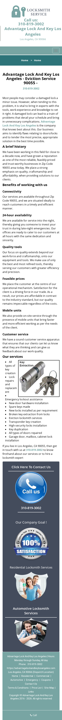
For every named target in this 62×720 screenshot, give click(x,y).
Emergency (32, 680)
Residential (27, 676)
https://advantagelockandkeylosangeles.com (31, 668)
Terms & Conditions (18, 687)
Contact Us (31, 684)
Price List (37, 687)
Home (24, 60)
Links (31, 691)
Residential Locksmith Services (31, 567)
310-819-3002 (31, 24)
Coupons (46, 680)
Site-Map (49, 687)
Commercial (42, 676)
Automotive (16, 680)
